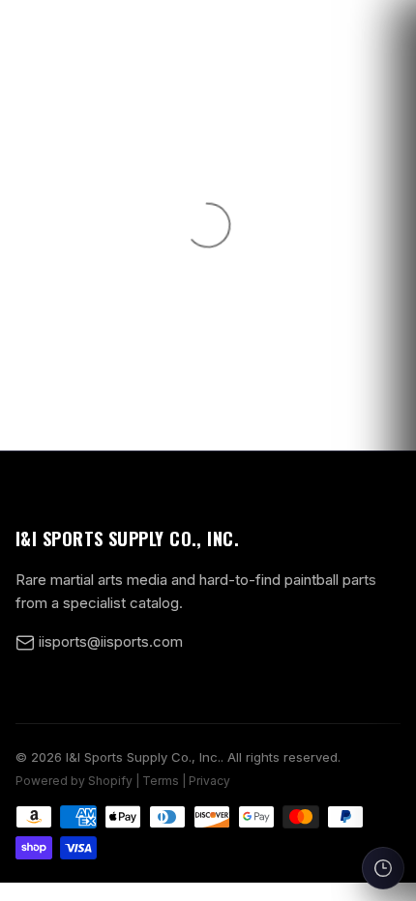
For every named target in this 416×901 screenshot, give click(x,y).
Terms (160, 780)
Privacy (209, 780)
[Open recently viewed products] (383, 868)
